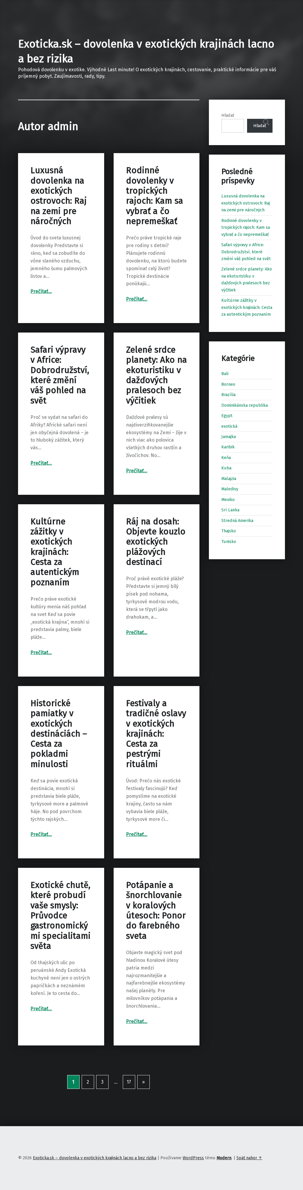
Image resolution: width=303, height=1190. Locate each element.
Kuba (226, 468)
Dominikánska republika (244, 405)
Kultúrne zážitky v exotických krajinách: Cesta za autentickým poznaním (54, 552)
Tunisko (228, 541)
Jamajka (228, 436)
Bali (224, 373)
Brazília (228, 394)
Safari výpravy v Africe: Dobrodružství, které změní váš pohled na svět (59, 375)
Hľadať (227, 115)
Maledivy (229, 489)
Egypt (227, 415)
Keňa (226, 457)
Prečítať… (41, 291)
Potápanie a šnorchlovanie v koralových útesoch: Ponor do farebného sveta (156, 910)
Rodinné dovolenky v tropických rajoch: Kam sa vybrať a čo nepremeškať (154, 195)
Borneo (228, 384)
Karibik (228, 447)
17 (129, 1082)
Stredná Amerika (237, 520)
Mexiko (228, 499)
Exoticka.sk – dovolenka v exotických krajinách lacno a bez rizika (94, 1157)
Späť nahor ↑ (249, 1157)
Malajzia (228, 478)
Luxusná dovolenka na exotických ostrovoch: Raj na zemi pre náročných (58, 195)
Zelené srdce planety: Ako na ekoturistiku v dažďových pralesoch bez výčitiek (156, 375)
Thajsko (228, 531)
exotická (229, 426)
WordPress (193, 1157)
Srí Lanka (230, 510)
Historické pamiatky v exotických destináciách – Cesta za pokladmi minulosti (58, 733)
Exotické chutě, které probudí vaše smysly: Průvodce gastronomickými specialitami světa (60, 915)
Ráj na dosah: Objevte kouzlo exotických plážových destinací (156, 541)
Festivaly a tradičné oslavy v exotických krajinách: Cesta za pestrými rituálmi (156, 733)
